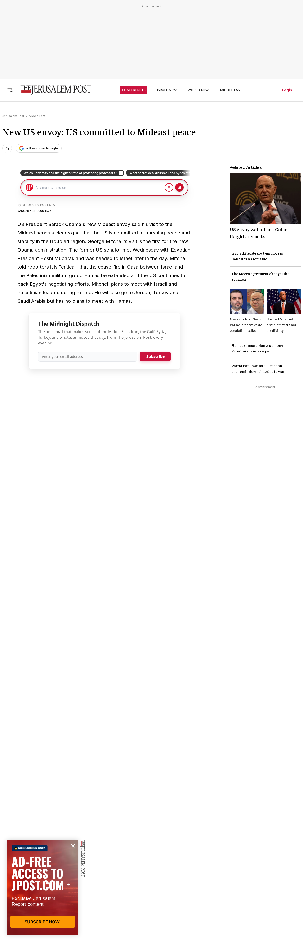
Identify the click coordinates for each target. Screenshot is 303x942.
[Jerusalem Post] (52, 90)
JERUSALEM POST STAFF (40, 205)
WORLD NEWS (199, 90)
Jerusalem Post (13, 116)
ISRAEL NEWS (167, 90)
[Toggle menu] (10, 90)
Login (287, 90)
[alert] (42, 887)
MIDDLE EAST (231, 90)
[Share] (7, 148)
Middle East (37, 116)
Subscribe (155, 356)
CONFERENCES (134, 90)
